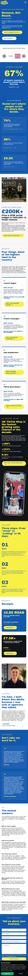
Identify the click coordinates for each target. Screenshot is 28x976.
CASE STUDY (9, 627)
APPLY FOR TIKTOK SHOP (13, 405)
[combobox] (14, 941)
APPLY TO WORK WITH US (11, 32)
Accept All (7, 973)
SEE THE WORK (8, 38)
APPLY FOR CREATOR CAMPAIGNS (11, 338)
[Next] (24, 56)
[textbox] (14, 941)
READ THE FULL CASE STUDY (12, 235)
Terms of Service (10, 956)
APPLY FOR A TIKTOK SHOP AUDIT (13, 462)
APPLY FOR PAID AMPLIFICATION (11, 372)
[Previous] (4, 56)
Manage (21, 973)
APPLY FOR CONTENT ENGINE (12, 304)
